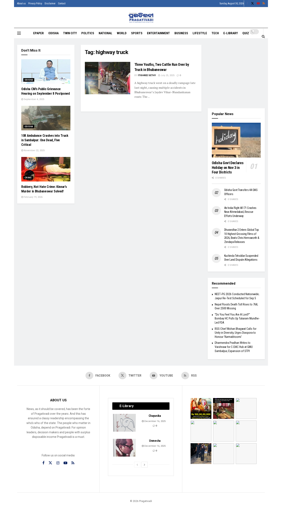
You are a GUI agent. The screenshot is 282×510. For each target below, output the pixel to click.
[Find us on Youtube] (258, 3)
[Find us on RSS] (264, 3)
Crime (28, 178)
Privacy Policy (35, 3)
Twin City (70, 33)
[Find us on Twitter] (252, 3)
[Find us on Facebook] (247, 3)
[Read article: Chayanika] (124, 423)
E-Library (230, 33)
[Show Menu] (19, 33)
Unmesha (155, 440)
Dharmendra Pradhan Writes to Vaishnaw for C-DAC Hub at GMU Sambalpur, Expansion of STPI (234, 346)
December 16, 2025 (155, 421)
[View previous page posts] (137, 465)
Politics (87, 33)
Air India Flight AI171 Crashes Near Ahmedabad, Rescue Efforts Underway (240, 212)
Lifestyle (200, 33)
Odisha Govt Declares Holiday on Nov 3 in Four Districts (228, 167)
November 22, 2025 (34, 150)
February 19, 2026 (33, 197)
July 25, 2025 (167, 75)
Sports (136, 33)
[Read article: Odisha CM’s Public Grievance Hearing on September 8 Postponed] (45, 71)
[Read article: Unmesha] (124, 448)
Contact (61, 3)
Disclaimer (50, 3)
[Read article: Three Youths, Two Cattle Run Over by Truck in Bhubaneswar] (107, 78)
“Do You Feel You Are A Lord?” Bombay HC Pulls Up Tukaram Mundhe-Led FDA (237, 318)
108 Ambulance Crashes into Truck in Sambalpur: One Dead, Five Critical (44, 140)
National (105, 33)
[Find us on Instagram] (57, 463)
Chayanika (155, 415)
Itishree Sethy (147, 75)
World (122, 33)
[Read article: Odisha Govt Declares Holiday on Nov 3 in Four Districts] (236, 140)
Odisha (53, 33)
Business (181, 33)
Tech (215, 33)
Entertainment (158, 33)
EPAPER (38, 33)
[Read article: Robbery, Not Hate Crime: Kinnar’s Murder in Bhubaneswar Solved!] (45, 169)
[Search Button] (263, 36)
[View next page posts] (144, 465)
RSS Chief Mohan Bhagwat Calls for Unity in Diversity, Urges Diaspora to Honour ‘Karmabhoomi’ (235, 332)
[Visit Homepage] (141, 18)
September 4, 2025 (33, 99)
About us (21, 3)
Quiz (245, 33)
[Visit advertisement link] (236, 73)
